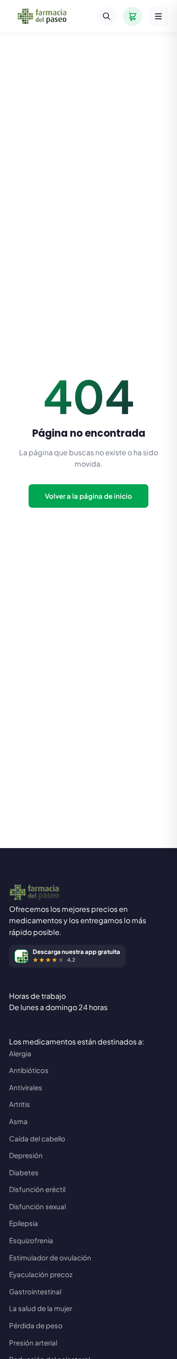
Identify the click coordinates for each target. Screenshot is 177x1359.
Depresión (26, 1155)
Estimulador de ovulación (50, 1257)
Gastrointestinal (35, 1291)
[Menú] (158, 16)
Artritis (19, 1104)
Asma (18, 1121)
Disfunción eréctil (37, 1189)
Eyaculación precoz (41, 1274)
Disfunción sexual (37, 1206)
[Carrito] (132, 16)
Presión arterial (33, 1342)
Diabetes (24, 1172)
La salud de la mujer (40, 1308)
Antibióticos (29, 1070)
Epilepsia (23, 1223)
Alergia (20, 1053)
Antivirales (25, 1087)
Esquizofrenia (31, 1240)
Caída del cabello (37, 1138)
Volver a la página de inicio (88, 495)
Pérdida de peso (36, 1325)
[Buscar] (106, 16)
